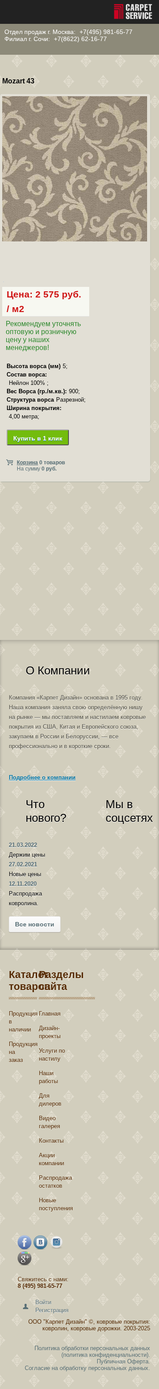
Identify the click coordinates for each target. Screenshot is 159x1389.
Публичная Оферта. (123, 1361)
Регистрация (51, 1310)
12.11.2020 (23, 884)
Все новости (34, 924)
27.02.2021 (23, 864)
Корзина (27, 462)
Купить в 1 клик (37, 438)
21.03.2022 (23, 845)
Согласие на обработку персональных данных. (87, 1368)
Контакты (51, 1140)
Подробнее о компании (42, 777)
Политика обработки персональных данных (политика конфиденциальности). (92, 1351)
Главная (50, 1013)
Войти (43, 1302)
